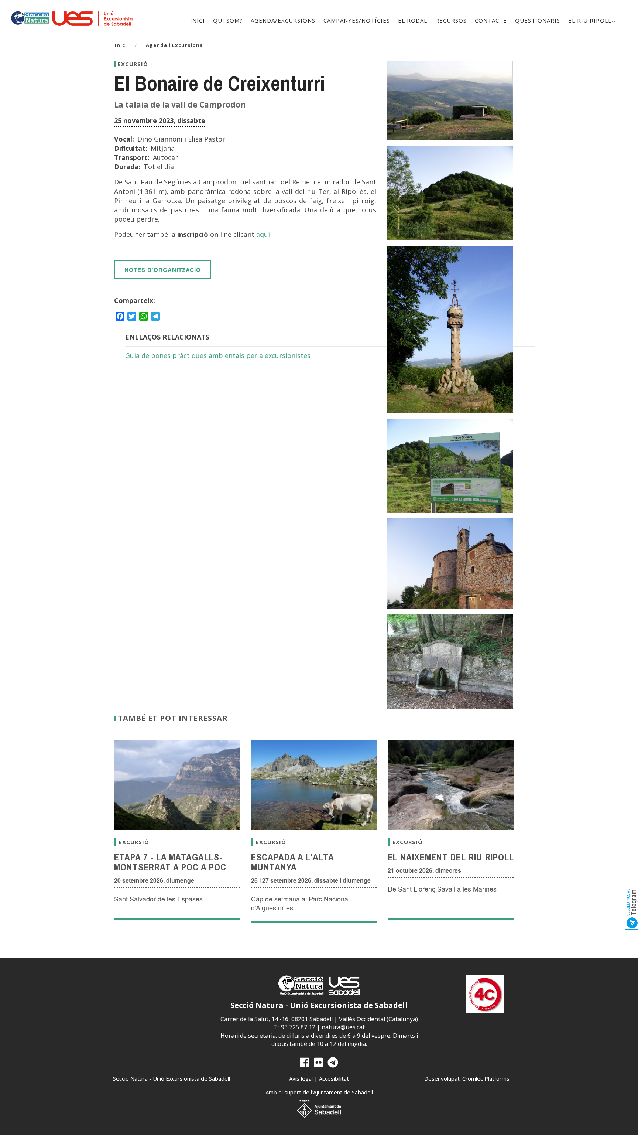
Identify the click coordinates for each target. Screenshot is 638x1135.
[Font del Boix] (450, 661)
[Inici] (29, 17)
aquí (263, 234)
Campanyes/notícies (356, 20)
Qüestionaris (537, 20)
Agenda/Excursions (283, 20)
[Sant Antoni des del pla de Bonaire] (450, 193)
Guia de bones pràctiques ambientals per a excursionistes (218, 355)
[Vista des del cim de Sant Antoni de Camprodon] (450, 100)
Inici (197, 20)
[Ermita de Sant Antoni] (450, 563)
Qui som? (228, 20)
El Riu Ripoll (589, 20)
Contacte (491, 20)
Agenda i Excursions (174, 45)
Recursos (451, 20)
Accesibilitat (334, 1078)
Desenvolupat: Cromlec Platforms (467, 1078)
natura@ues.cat (343, 1027)
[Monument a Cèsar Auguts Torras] (450, 329)
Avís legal (301, 1078)
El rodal (412, 20)
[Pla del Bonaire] (450, 466)
